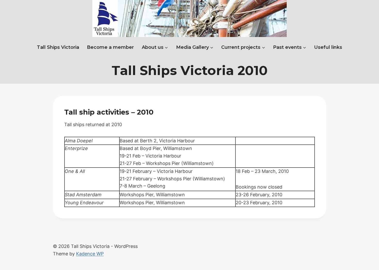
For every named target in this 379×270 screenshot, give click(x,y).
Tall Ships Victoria (58, 47)
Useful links (328, 47)
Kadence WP (90, 253)
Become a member (110, 47)
